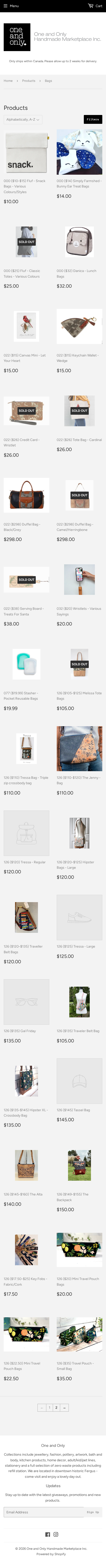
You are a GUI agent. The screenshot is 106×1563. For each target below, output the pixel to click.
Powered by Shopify (51, 1554)
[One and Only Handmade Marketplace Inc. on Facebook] (47, 1535)
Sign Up (93, 1512)
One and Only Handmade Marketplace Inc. (57, 1548)
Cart (98, 6)
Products (28, 81)
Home (8, 81)
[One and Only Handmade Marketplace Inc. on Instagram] (55, 1535)
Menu (14, 6)
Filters (93, 119)
